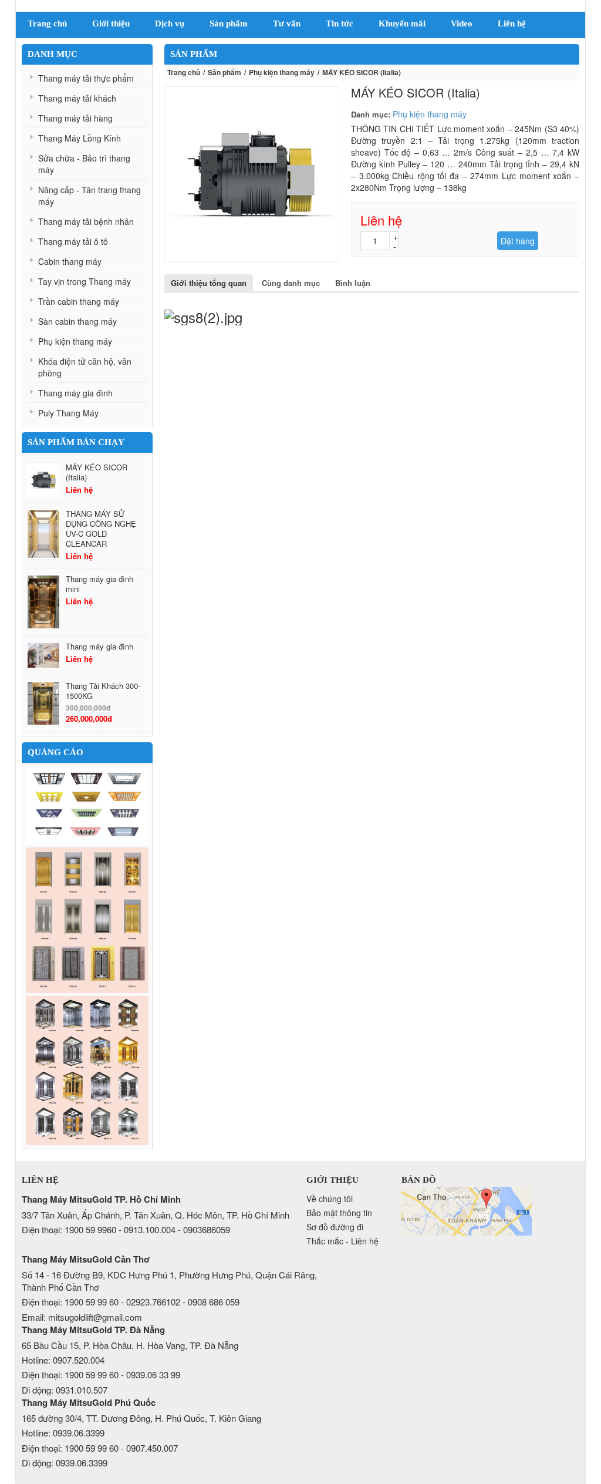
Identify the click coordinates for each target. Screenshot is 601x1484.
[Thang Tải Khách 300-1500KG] (43, 703)
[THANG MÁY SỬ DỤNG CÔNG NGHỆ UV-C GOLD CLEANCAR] (43, 534)
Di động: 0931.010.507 (64, 1390)
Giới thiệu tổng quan (209, 282)
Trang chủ (183, 72)
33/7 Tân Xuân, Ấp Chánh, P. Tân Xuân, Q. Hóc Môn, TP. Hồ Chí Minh (155, 1215)
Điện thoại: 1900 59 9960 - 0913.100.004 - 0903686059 (126, 1229)
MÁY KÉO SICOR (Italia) (96, 472)
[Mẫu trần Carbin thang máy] (87, 805)
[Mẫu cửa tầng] (87, 920)
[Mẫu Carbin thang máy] (87, 1070)
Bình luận (352, 282)
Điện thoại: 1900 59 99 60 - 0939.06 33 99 (101, 1374)
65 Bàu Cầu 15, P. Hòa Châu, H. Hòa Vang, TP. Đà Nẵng (130, 1345)
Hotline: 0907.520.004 (63, 1360)
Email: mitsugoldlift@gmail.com (82, 1317)
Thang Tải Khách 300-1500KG (103, 690)
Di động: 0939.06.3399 (64, 1462)
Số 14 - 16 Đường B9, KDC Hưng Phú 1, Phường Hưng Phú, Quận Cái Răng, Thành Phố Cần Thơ (169, 1280)
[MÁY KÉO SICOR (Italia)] (43, 480)
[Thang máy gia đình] (43, 655)
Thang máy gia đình (99, 646)
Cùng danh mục (291, 282)
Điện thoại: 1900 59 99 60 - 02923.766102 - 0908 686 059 (130, 1301)
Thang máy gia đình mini (99, 583)
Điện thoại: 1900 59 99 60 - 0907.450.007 (100, 1448)
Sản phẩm (224, 72)
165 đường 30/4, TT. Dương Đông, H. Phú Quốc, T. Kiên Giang (141, 1418)
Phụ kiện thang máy (282, 72)
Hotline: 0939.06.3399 (63, 1432)
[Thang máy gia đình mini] (43, 602)
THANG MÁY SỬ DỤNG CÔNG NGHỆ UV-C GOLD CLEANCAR (101, 528)
